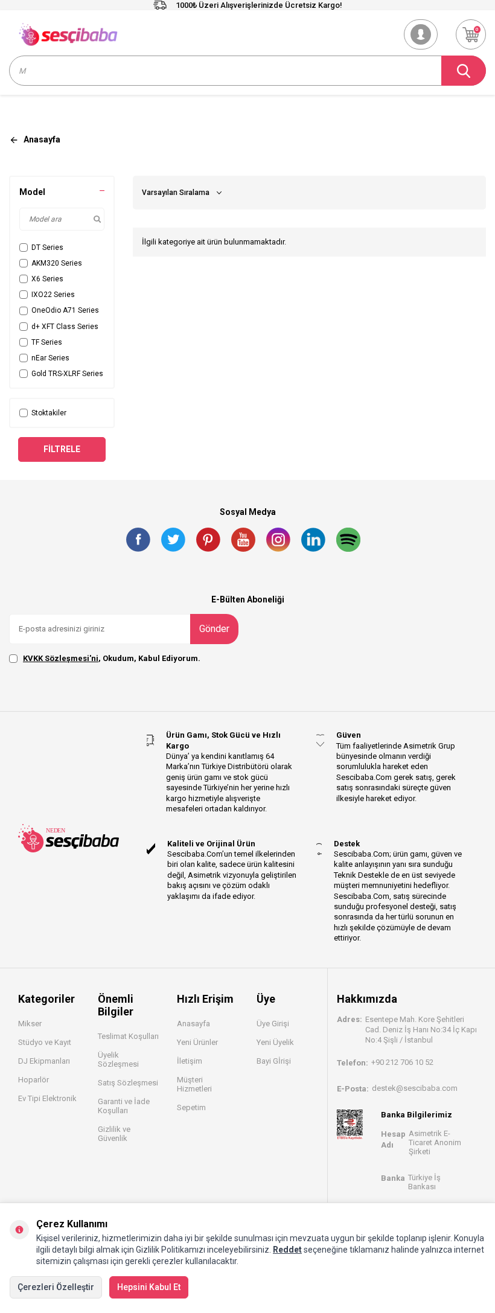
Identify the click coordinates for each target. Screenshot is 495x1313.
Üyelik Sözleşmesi (118, 1059)
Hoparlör (33, 1079)
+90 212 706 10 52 (402, 1062)
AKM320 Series (56, 263)
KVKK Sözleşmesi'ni (60, 658)
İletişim (189, 1060)
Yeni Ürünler (197, 1042)
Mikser (30, 1023)
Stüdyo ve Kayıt (44, 1042)
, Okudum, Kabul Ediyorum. (111, 658)
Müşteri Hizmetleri (194, 1084)
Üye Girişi (273, 1023)
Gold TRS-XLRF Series (67, 373)
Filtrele (61, 449)
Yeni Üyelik (275, 1042)
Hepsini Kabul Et (148, 1287)
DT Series (47, 247)
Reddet (287, 1249)
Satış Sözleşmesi (128, 1082)
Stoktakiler (48, 413)
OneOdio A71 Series (65, 310)
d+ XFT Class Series (64, 326)
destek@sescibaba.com (415, 1088)
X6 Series (47, 279)
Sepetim (191, 1107)
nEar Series (50, 358)
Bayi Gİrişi (274, 1060)
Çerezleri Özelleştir (56, 1287)
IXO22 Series (53, 294)
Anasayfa (193, 1023)
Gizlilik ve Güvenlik (114, 1134)
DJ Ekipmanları (44, 1060)
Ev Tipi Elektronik (47, 1098)
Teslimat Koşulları (128, 1036)
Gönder (214, 628)
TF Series (46, 342)
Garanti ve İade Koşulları (124, 1106)
